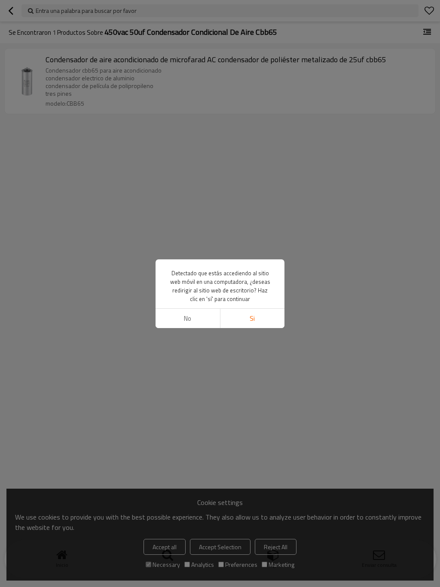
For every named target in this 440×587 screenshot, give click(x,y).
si (252, 318)
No (187, 318)
